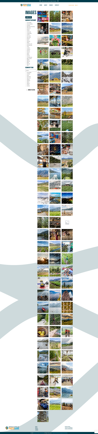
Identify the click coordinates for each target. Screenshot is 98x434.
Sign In (76, 5)
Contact (57, 5)
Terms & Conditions (69, 427)
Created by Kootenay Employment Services (59, 432)
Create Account (71, 5)
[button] (30, 90)
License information (69, 428)
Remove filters (28, 17)
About (45, 5)
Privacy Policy (67, 426)
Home (41, 5)
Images (51, 5)
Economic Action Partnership (39, 432)
